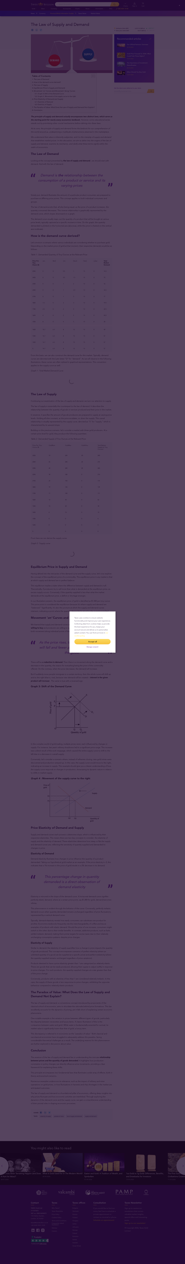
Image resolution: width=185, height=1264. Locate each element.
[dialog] (92, 632)
